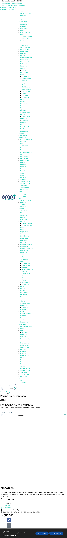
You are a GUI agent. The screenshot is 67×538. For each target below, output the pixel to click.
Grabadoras (25, 97)
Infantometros (24, 108)
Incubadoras (24, 106)
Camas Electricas (27, 36)
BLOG (20, 192)
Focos (24, 93)
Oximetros (23, 164)
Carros (22, 43)
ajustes (15, 535)
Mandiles (23, 129)
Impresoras (23, 104)
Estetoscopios (26, 91)
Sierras (22, 173)
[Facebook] (9, 520)
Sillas (22, 175)
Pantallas (23, 166)
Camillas (22, 41)
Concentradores (25, 47)
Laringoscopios (26, 78)
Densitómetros (24, 49)
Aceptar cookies (42, 533)
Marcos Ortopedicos (26, 139)
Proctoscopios (24, 169)
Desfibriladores (24, 51)
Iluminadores (26, 76)
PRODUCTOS (23, 22)
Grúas (22, 99)
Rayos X (22, 171)
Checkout (23, 15)
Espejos (24, 85)
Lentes (22, 125)
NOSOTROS (22, 194)
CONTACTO (22, 196)
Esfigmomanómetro (27, 83)
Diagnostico (23, 53)
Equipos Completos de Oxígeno (24, 72)
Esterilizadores (26, 89)
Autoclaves (23, 28)
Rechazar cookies (56, 533)
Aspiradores (23, 24)
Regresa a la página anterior (8, 392)
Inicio (1, 394)
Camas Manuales (27, 39)
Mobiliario (23, 150)
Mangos (24, 80)
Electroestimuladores (26, 62)
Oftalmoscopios (24, 160)
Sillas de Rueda (25, 181)
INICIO (20, 11)
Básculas (23, 26)
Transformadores (25, 187)
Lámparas (23, 110)
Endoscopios (24, 64)
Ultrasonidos (24, 190)
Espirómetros (26, 87)
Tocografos (23, 185)
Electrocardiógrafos (26, 57)
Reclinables (23, 177)
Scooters (22, 179)
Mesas (22, 143)
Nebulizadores (24, 156)
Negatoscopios (24, 158)
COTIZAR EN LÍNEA (25, 13)
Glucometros (25, 95)
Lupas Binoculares (25, 127)
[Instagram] (9, 525)
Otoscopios (23, 162)
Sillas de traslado (25, 183)
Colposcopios (24, 45)
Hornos (22, 101)
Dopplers (23, 55)
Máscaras (23, 141)
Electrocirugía (24, 59)
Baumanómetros (25, 32)
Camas (22, 34)
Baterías (22, 30)
